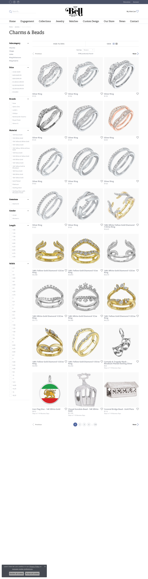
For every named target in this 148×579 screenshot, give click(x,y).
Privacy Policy (34, 566)
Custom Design (91, 21)
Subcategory (14, 43)
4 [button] (88, 424)
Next (134, 54)
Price (11, 67)
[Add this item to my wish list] (65, 94)
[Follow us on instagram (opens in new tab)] (14, 2)
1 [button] (76, 424)
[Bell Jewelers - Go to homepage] (74, 11)
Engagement (27, 21)
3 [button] (84, 424)
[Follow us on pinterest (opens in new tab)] (18, 2)
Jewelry (60, 21)
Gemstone (13, 199)
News (122, 21)
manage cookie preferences (22, 569)
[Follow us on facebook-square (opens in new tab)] (10, 2)
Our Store (109, 21)
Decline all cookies (16, 573)
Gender (12, 211)
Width (12, 264)
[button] (126, 2)
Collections (45, 21)
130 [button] (95, 424)
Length (12, 225)
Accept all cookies (32, 573)
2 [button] (79, 424)
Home (12, 21)
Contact (134, 21)
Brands (12, 99)
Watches (73, 21)
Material (13, 130)
